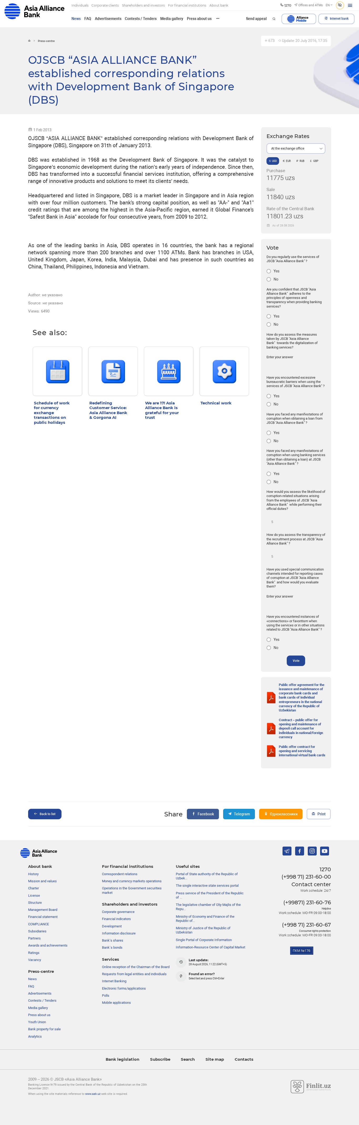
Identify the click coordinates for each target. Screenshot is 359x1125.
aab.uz (34, 13)
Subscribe (160, 1059)
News (76, 19)
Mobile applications (116, 1003)
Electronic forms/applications (124, 988)
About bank (40, 866)
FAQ (87, 19)
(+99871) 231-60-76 (307, 902)
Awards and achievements (48, 945)
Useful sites (188, 866)
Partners (34, 938)
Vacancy (34, 960)
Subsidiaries (37, 931)
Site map (215, 1059)
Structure (35, 903)
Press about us (199, 19)
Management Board (42, 910)
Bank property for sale (44, 1029)
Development (112, 926)
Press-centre (41, 971)
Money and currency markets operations (132, 881)
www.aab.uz (92, 1094)
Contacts (244, 1059)
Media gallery (171, 19)
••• (217, 18)
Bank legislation (122, 1059)
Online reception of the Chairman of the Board (136, 967)
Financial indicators (116, 919)
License (34, 895)
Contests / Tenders (141, 19)
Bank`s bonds (112, 947)
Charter (33, 888)
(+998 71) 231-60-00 (306, 877)
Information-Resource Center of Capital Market (210, 947)
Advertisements (108, 19)
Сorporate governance (118, 912)
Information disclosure (119, 933)
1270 (325, 869)
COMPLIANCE (38, 924)
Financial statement (43, 917)
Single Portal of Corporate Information (204, 940)
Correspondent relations (119, 874)
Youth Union (37, 1022)
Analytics (35, 1036)
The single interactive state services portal (207, 886)
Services (110, 959)
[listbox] (295, 148)
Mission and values (42, 881)
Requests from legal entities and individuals (134, 974)
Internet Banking (114, 981)
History (33, 874)
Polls (105, 995)
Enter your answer (279, 357)
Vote (296, 661)
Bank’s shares (112, 940)
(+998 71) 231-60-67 (306, 925)
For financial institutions (127, 866)
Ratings (33, 953)
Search (188, 1059)
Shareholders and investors (129, 904)
